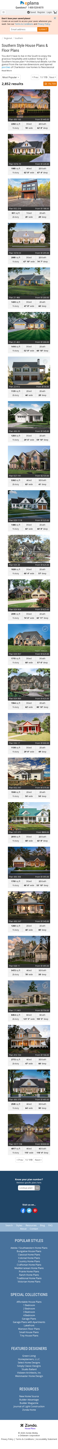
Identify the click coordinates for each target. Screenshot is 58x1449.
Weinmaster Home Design (29, 1376)
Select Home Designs (29, 1362)
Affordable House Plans (29, 1301)
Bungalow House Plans (29, 1251)
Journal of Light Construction (29, 1406)
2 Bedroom (29, 1308)
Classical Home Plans (29, 1254)
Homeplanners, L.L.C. (29, 1359)
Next (51, 77)
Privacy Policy (44, 24)
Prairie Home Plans (29, 1271)
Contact (34, 1228)
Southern (19, 38)
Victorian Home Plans (29, 1281)
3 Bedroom (29, 1312)
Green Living (29, 1355)
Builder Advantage (29, 1399)
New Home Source (29, 1396)
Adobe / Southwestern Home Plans (29, 1247)
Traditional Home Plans (29, 1278)
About (23, 1228)
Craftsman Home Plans (29, 1264)
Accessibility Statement (46, 1439)
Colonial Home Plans (29, 1258)
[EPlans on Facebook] (23, 1210)
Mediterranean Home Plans (29, 1268)
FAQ (50, 1225)
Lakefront (29, 1325)
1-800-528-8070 (36, 7)
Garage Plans (29, 1318)
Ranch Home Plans (29, 1274)
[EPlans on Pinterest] (35, 1210)
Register (41, 12)
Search (9, 1225)
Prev (36, 77)
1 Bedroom (29, 1305)
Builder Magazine (29, 1403)
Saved (33, 12)
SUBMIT (42, 29)
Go (37, 1187)
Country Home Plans (29, 1261)
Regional (8, 38)
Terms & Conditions (24, 24)
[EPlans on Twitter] (29, 1210)
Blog (42, 1225)
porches (6, 67)
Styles (19, 1225)
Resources (31, 1225)
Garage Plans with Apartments (29, 1322)
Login (49, 12)
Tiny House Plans (29, 1335)
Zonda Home (29, 1409)
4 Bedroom (29, 1315)
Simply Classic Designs (29, 1365)
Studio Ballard (29, 1369)
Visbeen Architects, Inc (29, 1372)
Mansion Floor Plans (29, 1328)
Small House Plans (29, 1332)
